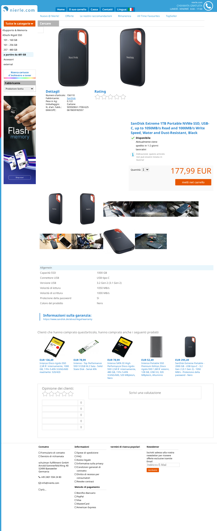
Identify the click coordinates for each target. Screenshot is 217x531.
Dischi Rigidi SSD (13, 35)
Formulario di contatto (52, 452)
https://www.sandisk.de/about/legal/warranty (67, 319)
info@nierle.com (50, 482)
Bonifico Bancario (85, 492)
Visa (78, 500)
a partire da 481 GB (15, 54)
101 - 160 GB (10, 39)
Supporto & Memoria (15, 30)
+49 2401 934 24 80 (50, 477)
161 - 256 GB (10, 44)
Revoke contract (85, 481)
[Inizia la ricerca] (41, 30)
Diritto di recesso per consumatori (87, 476)
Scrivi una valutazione (145, 392)
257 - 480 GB (10, 49)
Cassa (94, 9)
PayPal (80, 496)
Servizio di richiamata (52, 456)
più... (43, 489)
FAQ (78, 456)
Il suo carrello (77, 9)
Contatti (107, 9)
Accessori (9, 59)
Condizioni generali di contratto (88, 469)
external (8, 64)
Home (61, 9)
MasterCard (82, 503)
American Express (86, 507)
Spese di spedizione (87, 452)
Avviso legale (83, 459)
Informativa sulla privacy (89, 463)
